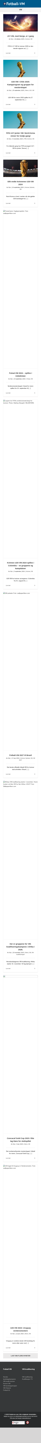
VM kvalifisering (27, 1377)
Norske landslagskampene (9, 1378)
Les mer (8, 53)
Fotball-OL (6, 1390)
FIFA (25, 139)
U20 (30, 90)
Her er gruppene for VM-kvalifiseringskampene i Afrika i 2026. (20, 947)
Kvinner (27, 39)
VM (31, 39)
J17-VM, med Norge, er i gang (20, 36)
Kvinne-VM (6, 1383)
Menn (27, 90)
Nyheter (32, 187)
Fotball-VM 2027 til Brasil (20, 755)
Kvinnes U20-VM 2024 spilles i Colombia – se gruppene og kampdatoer (20, 566)
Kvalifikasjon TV (27, 1379)
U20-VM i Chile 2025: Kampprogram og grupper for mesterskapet (20, 85)
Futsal (28, 379)
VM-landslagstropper (10, 1386)
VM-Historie (7, 1388)
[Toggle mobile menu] (37, 4)
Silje (12, 39)
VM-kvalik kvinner (9, 1381)
